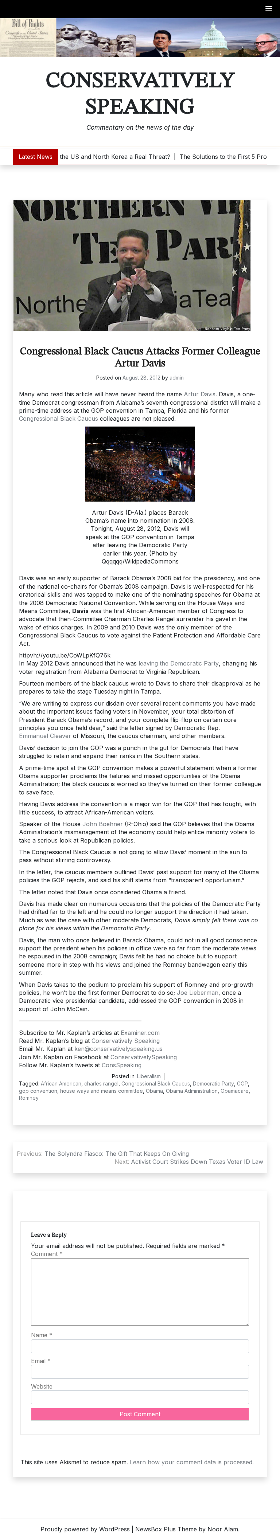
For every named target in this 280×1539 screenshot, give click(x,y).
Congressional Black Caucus (58, 418)
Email (41, 1361)
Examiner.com (140, 1032)
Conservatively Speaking (140, 94)
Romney (29, 1098)
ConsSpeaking (121, 1065)
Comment (47, 1253)
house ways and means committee (101, 1091)
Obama (154, 1091)
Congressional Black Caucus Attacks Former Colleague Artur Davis (140, 358)
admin (177, 377)
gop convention (38, 1091)
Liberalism (149, 1076)
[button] (269, 9)
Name (41, 1335)
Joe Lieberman (197, 992)
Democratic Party (213, 1083)
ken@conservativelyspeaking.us (118, 1048)
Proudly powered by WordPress (85, 1529)
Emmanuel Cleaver (45, 735)
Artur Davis (199, 394)
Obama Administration (192, 1091)
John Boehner (102, 824)
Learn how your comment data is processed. (192, 1462)
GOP (242, 1083)
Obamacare (235, 1091)
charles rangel (101, 1083)
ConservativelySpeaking (143, 1057)
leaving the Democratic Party (179, 663)
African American (61, 1083)
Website (41, 1386)
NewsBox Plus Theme (166, 1529)
